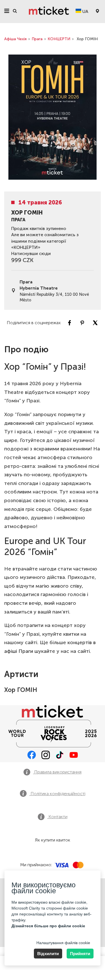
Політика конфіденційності (57, 793)
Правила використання (57, 772)
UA (84, 11)
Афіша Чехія (15, 39)
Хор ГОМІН (20, 690)
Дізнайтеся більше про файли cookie (48, 926)
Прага (37, 39)
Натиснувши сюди (31, 253)
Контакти (57, 816)
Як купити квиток (52, 840)
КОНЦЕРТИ (59, 39)
